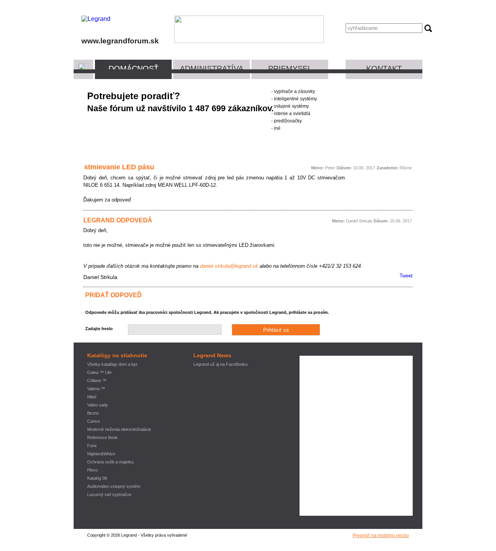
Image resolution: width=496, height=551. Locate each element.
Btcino (93, 413)
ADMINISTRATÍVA (211, 68)
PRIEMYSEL (290, 68)
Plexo (92, 470)
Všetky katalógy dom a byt (112, 364)
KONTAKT (384, 68)
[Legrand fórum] (95, 18)
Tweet (406, 276)
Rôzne (406, 167)
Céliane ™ (97, 380)
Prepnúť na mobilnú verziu (381, 535)
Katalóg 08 (97, 478)
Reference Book (102, 437)
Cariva (93, 421)
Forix (92, 445)
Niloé (91, 396)
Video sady (97, 405)
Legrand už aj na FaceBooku (220, 364)
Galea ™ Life (99, 372)
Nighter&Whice (101, 453)
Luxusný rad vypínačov (109, 494)
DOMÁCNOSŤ (133, 68)
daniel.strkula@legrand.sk (229, 266)
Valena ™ (96, 388)
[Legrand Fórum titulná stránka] (83, 68)
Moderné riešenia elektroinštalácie (119, 429)
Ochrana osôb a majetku (110, 462)
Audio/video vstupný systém (113, 486)
